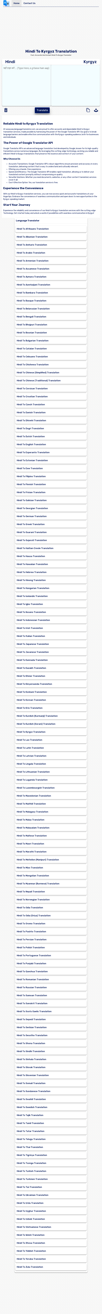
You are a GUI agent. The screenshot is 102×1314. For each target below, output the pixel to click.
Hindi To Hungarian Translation (33, 588)
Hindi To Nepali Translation (31, 891)
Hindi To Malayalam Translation (33, 827)
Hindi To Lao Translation (29, 740)
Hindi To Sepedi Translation (31, 1019)
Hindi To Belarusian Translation (33, 308)
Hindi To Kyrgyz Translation (31, 732)
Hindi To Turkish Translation (31, 1171)
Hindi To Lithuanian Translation (33, 772)
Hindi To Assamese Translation (33, 269)
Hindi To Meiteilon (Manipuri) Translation (38, 859)
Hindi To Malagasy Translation (32, 812)
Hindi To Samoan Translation (32, 995)
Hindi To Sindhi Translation (31, 1051)
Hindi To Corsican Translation (32, 388)
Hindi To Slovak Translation (31, 1067)
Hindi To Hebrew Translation (31, 572)
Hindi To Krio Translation (29, 708)
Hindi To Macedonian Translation (34, 796)
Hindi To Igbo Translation (30, 604)
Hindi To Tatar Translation (30, 1131)
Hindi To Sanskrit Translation (32, 1003)
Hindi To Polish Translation (31, 947)
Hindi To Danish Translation (31, 412)
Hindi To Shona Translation (31, 1043)
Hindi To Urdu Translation (30, 1203)
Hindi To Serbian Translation (32, 1027)
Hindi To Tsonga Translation (31, 1163)
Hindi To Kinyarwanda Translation (34, 684)
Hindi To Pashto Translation (31, 931)
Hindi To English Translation (31, 444)
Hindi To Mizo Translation (30, 867)
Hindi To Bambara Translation (32, 292)
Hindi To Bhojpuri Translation (32, 324)
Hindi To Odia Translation (30, 907)
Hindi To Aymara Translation (31, 276)
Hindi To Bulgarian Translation (32, 340)
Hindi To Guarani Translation (32, 532)
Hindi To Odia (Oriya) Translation (34, 915)
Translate (42, 110)
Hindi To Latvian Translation (31, 756)
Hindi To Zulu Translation (30, 1267)
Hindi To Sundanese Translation (33, 1091)
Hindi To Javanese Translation (33, 652)
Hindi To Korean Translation (31, 700)
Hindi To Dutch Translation (31, 436)
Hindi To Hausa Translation (31, 556)
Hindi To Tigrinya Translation (32, 1155)
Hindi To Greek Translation (31, 524)
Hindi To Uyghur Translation (31, 1211)
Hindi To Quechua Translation (32, 971)
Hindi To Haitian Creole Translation (35, 548)
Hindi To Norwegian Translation (33, 899)
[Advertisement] (51, 28)
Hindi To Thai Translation (30, 1147)
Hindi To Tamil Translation (30, 1123)
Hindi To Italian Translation (31, 636)
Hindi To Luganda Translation (32, 780)
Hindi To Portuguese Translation (34, 955)
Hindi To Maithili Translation (31, 804)
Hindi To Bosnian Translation (32, 332)
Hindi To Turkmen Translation (32, 1179)
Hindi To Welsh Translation (30, 1235)
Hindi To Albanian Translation (32, 237)
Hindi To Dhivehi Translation (31, 420)
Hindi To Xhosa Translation (31, 1243)
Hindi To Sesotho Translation (32, 1035)
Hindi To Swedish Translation (32, 1107)
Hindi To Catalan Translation (32, 348)
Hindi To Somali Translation (31, 1083)
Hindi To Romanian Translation (33, 979)
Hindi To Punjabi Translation (31, 963)
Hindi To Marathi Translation (31, 851)
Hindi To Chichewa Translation (33, 364)
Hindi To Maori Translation (30, 843)
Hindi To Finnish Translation (31, 484)
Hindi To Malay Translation (30, 820)
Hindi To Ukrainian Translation (32, 1195)
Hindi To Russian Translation (32, 987)
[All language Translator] (7, 3)
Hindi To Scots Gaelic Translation (34, 1011)
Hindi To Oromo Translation (31, 923)
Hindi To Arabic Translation (31, 253)
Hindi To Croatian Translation (32, 396)
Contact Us (29, 3)
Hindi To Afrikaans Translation (33, 229)
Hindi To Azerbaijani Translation (33, 284)
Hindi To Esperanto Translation (33, 452)
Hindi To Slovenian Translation (33, 1075)
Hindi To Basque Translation (31, 300)
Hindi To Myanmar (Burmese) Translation (38, 883)
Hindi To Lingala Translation (31, 764)
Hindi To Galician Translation (32, 500)
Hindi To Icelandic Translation (32, 596)
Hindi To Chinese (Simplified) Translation (38, 372)
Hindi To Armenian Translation (32, 261)
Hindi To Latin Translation (30, 748)
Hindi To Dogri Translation (30, 428)
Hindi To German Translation (32, 516)
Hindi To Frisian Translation (31, 492)
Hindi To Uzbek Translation (31, 1219)
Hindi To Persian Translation (31, 939)
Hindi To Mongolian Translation (33, 875)
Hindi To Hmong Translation (31, 580)
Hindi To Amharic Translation (32, 245)
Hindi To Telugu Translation (31, 1139)
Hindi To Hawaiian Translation (32, 564)
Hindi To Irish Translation (30, 628)
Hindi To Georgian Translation (32, 508)
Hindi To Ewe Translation (30, 468)
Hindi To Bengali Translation (31, 316)
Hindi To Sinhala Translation (31, 1059)
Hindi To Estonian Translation (32, 460)
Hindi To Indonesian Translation (33, 620)
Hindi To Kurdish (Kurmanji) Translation (37, 716)
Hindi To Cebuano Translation (32, 356)
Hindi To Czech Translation (31, 404)
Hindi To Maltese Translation (32, 835)
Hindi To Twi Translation (29, 1187)
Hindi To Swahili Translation (31, 1099)
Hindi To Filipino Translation (31, 476)
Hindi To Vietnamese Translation (34, 1227)
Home (17, 3)
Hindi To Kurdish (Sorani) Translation (36, 724)
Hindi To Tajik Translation (30, 1115)
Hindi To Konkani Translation (32, 692)
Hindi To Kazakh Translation (31, 668)
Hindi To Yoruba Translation (31, 1259)
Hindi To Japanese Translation (33, 644)
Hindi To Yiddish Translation (31, 1251)
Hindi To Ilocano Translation (31, 612)
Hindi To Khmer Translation (31, 676)
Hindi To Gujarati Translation (32, 540)
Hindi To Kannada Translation (32, 660)
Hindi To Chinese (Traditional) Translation (39, 380)
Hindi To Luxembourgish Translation (36, 788)
